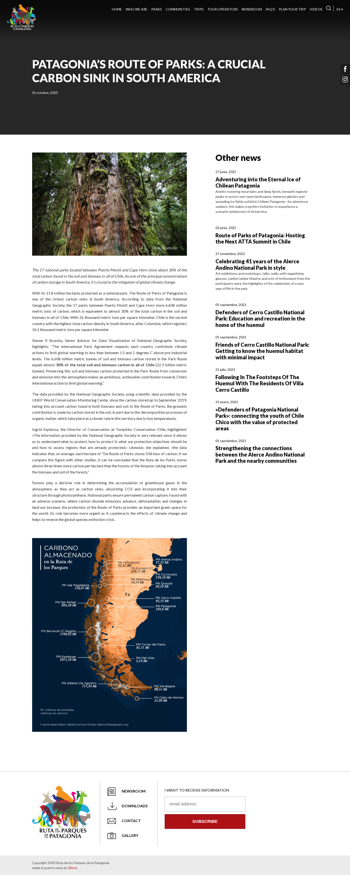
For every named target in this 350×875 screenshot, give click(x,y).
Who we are (136, 9)
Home (117, 9)
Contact (131, 820)
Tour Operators (222, 9)
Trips (199, 9)
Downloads (135, 806)
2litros (73, 868)
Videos (316, 9)
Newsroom (252, 9)
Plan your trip (292, 9)
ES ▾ (340, 9)
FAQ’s (270, 9)
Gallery (130, 835)
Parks (156, 9)
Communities (178, 9)
